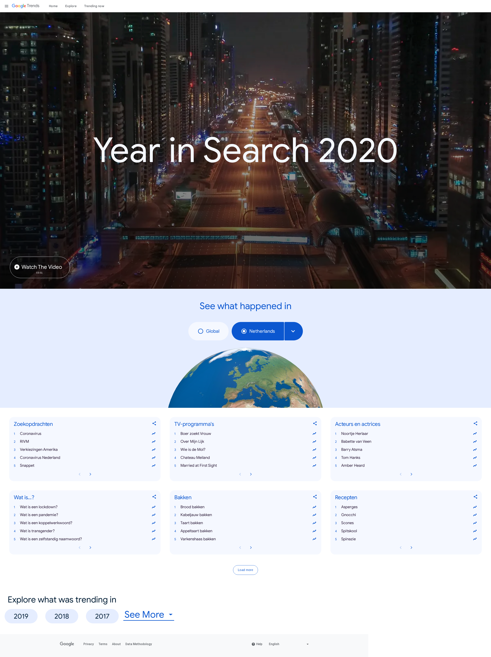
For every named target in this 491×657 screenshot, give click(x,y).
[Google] (67, 644)
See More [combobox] (144, 614)
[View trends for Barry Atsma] (475, 449)
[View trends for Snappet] (153, 465)
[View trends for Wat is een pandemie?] (153, 515)
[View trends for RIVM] (153, 441)
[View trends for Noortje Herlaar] (475, 433)
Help (259, 644)
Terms (102, 644)
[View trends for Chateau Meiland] (314, 457)
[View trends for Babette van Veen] (475, 441)
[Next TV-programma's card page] (250, 474)
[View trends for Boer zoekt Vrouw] (314, 433)
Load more (245, 570)
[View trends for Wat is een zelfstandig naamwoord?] (153, 539)
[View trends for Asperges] (475, 507)
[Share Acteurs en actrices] (475, 424)
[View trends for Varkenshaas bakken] (314, 539)
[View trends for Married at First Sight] (314, 465)
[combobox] (293, 331)
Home (53, 6)
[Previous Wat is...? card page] (79, 547)
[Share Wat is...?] (154, 498)
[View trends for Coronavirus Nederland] (153, 457)
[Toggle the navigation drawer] (6, 6)
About (116, 644)
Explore (71, 6)
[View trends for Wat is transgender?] (153, 531)
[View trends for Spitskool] (475, 531)
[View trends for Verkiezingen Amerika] (153, 449)
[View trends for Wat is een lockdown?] (153, 507)
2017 (102, 616)
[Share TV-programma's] (315, 424)
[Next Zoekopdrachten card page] (90, 474)
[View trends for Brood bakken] (314, 507)
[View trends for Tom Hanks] (475, 457)
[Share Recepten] (475, 498)
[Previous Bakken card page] (240, 547)
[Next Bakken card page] (250, 547)
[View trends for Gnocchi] (475, 515)
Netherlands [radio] (262, 331)
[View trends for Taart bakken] (314, 523)
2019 (21, 616)
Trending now (94, 6)
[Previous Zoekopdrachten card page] (79, 474)
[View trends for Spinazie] (475, 539)
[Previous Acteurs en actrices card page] (400, 474)
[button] (85, 434)
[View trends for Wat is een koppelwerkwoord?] (153, 523)
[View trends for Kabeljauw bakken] (314, 515)
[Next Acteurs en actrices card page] (411, 474)
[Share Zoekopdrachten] (154, 424)
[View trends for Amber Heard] (475, 465)
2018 (61, 616)
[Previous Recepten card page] (400, 547)
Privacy (88, 644)
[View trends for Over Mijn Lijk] (314, 441)
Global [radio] (212, 331)
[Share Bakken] (315, 498)
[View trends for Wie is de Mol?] (314, 449)
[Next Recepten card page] (411, 547)
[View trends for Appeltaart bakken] (314, 531)
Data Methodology (138, 644)
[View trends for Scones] (475, 523)
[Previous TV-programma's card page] (240, 474)
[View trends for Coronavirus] (153, 433)
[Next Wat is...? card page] (90, 547)
